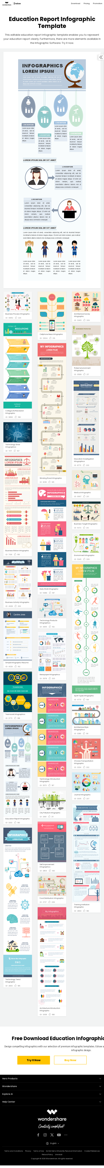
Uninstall (58, 1154)
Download (75, 3)
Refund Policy (47, 1154)
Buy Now (70, 1060)
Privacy (28, 1151)
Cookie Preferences (92, 1151)
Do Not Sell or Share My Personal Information (64, 1151)
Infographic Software (48, 43)
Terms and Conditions (13, 1151)
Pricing (87, 3)
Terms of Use (38, 1151)
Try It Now (33, 1060)
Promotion (97, 3)
